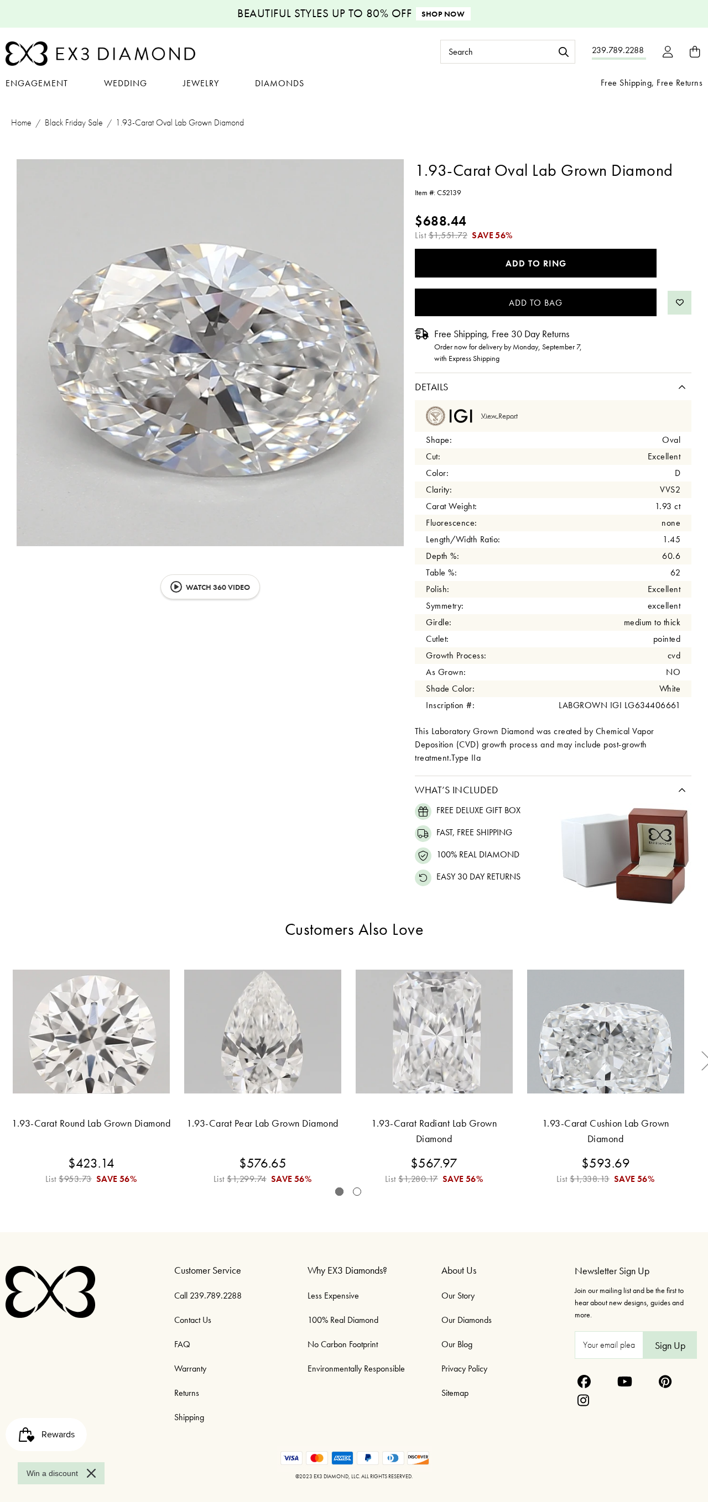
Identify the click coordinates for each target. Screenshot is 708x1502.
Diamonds (279, 83)
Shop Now (443, 14)
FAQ (182, 1344)
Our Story (458, 1295)
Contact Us (192, 1320)
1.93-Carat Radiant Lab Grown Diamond (434, 1131)
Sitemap (454, 1393)
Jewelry (201, 83)
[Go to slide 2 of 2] (357, 1191)
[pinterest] (665, 1381)
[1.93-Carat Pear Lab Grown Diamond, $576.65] (262, 1031)
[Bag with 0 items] (694, 52)
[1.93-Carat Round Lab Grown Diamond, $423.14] (91, 1031)
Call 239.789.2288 (208, 1295)
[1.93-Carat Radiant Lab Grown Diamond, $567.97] (434, 1031)
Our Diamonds (466, 1320)
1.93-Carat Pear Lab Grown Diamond (262, 1123)
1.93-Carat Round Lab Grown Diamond (91, 1123)
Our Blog (456, 1344)
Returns (186, 1393)
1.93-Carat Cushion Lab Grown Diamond (605, 1131)
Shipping (189, 1417)
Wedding (125, 83)
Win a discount (52, 1473)
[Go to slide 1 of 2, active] (339, 1191)
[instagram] (583, 1400)
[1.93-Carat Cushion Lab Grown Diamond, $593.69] (605, 1031)
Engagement (37, 83)
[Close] (91, 1473)
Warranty (190, 1368)
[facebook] (584, 1381)
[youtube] (625, 1381)
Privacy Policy (464, 1368)
